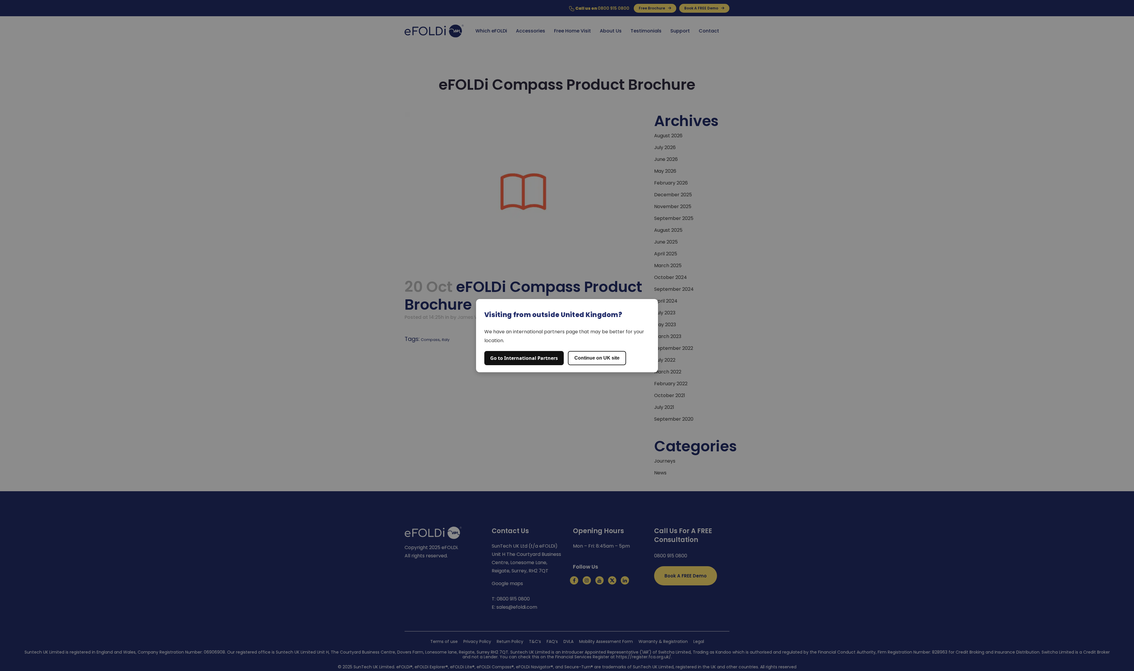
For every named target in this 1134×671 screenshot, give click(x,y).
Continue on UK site (597, 357)
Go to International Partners (524, 358)
